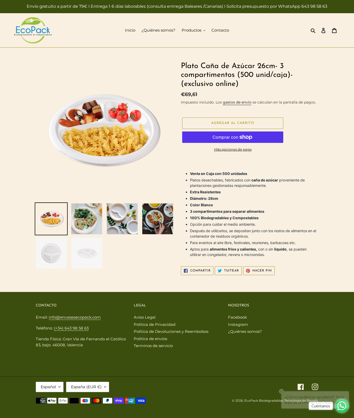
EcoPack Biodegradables (263, 400)
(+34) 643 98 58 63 (71, 328)
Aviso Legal (144, 317)
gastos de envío (237, 102)
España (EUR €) (86, 386)
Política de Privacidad (154, 324)
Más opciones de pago (233, 149)
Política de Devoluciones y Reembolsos (171, 331)
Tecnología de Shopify (301, 400)
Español (48, 386)
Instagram (238, 324)
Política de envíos (150, 338)
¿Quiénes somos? (245, 331)
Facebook (237, 317)
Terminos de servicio (153, 345)
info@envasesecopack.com (75, 317)
